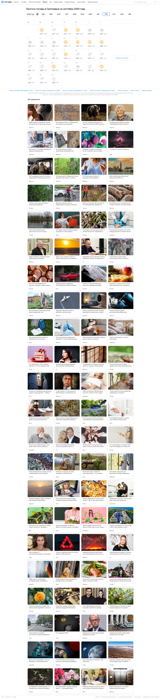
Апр (66, 14)
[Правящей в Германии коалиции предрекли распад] (93, 627)
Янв (43, 14)
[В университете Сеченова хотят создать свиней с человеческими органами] (120, 197)
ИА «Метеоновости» (154, 696)
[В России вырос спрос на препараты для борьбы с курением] (93, 170)
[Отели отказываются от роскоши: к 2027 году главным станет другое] (120, 519)
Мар (58, 14)
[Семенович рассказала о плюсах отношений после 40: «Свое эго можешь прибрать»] (120, 546)
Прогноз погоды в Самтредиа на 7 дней (75, 90)
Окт (113, 14)
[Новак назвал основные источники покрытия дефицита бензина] (40, 627)
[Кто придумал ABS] (67, 627)
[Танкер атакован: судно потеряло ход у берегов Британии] (40, 492)
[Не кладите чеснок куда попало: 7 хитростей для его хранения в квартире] (93, 224)
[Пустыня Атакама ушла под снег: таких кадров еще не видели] (120, 654)
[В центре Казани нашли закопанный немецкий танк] (67, 143)
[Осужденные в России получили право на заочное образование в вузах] (93, 358)
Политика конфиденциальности (108, 696)
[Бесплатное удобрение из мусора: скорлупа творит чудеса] (40, 278)
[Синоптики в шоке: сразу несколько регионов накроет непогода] (120, 251)
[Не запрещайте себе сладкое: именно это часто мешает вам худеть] (40, 358)
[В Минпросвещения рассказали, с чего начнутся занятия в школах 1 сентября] (93, 681)
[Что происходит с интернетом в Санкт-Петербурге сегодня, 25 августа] (120, 439)
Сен (106, 14)
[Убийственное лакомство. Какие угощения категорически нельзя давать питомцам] (40, 116)
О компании (8, 696)
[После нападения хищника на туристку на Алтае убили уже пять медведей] (93, 116)
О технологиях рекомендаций (125, 696)
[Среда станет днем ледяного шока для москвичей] (40, 197)
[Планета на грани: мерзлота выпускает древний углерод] (93, 278)
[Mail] (2, 2)
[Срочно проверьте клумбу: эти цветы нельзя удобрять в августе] (40, 600)
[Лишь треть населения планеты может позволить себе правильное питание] (93, 573)
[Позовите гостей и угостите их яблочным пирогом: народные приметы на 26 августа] (120, 278)
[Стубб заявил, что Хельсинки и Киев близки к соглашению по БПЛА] (67, 385)
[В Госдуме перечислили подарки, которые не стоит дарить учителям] (67, 224)
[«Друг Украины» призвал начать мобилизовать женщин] (40, 251)
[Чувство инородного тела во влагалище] (120, 331)
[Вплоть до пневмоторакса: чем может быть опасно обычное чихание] (40, 439)
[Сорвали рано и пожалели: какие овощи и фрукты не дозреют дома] (120, 600)
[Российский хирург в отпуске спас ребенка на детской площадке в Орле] (120, 412)
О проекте (97, 696)
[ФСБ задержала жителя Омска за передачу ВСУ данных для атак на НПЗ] (40, 170)
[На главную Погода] (8, 2)
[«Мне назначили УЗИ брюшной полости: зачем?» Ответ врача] (93, 385)
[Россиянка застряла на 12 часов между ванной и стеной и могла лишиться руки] (120, 224)
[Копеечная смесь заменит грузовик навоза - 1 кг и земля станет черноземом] (93, 466)
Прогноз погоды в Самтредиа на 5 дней (48, 90)
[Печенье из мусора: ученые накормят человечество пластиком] (67, 466)
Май (74, 14)
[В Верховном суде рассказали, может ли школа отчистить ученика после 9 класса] (40, 412)
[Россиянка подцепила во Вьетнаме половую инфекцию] (120, 466)
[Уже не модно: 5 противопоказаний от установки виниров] (40, 546)
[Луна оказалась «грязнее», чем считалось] (93, 654)
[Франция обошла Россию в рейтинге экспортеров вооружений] (67, 304)
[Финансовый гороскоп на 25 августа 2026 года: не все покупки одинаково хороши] (93, 519)
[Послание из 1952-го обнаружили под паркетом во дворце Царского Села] (67, 116)
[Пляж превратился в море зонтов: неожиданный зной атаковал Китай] (40, 466)
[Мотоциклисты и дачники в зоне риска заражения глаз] (40, 304)
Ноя (121, 14)
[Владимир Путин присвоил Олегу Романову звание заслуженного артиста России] (93, 251)
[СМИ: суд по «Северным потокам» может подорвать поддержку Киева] (40, 573)
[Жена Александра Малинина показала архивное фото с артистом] (67, 439)
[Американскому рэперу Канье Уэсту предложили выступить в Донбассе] (93, 546)
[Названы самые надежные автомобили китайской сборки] (67, 278)
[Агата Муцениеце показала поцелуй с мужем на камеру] (93, 600)
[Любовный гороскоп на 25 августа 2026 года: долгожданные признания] (120, 492)
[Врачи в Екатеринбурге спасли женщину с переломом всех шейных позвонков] (40, 654)
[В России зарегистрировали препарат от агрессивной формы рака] (67, 331)
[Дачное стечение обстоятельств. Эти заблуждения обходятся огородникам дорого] (93, 197)
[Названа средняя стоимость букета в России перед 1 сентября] (67, 519)
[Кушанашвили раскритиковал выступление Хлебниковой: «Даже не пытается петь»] (67, 358)
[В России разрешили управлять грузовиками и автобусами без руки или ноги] (93, 412)
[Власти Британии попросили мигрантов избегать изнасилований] (120, 170)
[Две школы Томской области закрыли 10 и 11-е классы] (40, 331)
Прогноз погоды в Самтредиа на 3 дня (21, 90)
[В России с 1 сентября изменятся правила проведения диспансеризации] (40, 143)
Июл (90, 14)
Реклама (14, 696)
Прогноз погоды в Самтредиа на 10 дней (102, 90)
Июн (82, 14)
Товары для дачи (147, 90)
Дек (129, 14)
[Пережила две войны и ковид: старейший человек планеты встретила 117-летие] (120, 116)
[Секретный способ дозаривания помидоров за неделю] (120, 385)
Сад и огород (135, 90)
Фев (50, 14)
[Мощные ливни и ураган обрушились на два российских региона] (67, 197)
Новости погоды (123, 90)
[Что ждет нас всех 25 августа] (120, 143)
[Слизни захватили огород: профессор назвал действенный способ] (120, 358)
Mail (3, 696)
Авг (98, 14)
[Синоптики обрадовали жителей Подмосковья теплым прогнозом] (120, 573)
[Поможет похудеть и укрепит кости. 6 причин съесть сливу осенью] (93, 143)
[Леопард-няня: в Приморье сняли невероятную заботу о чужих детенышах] (67, 170)
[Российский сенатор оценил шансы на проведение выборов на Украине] (67, 654)
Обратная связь (137, 696)
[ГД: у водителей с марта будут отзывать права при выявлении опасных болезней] (67, 492)
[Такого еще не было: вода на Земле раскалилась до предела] (67, 251)
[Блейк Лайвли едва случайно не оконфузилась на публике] (67, 573)
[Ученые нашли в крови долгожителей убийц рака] (120, 304)
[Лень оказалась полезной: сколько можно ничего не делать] (93, 331)
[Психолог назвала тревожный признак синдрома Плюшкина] (67, 600)
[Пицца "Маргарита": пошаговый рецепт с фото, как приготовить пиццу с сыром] (93, 492)
